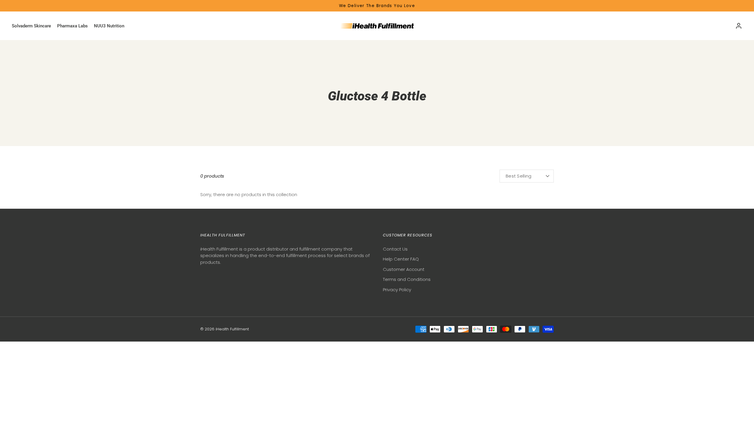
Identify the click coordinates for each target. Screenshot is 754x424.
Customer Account (403, 269)
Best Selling (519, 176)
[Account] (738, 25)
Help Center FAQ (401, 259)
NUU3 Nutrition (109, 26)
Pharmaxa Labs (72, 26)
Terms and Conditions (407, 279)
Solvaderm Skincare (31, 26)
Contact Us (395, 249)
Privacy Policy (397, 289)
